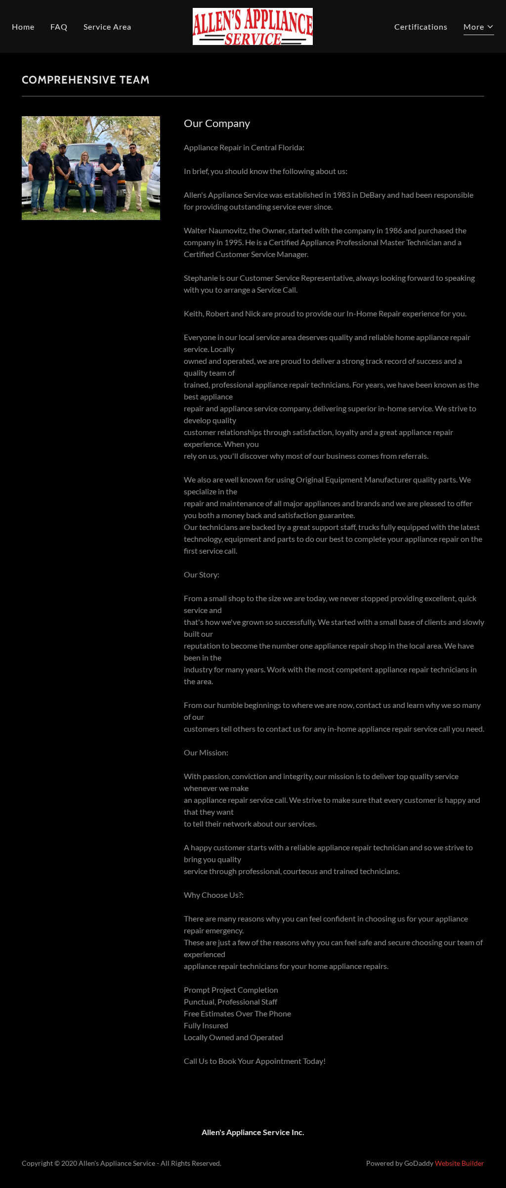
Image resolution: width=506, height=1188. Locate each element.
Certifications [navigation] (421, 26)
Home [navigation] (23, 26)
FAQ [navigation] (59, 26)
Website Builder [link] (459, 1163)
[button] (253, 25)
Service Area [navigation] (107, 26)
